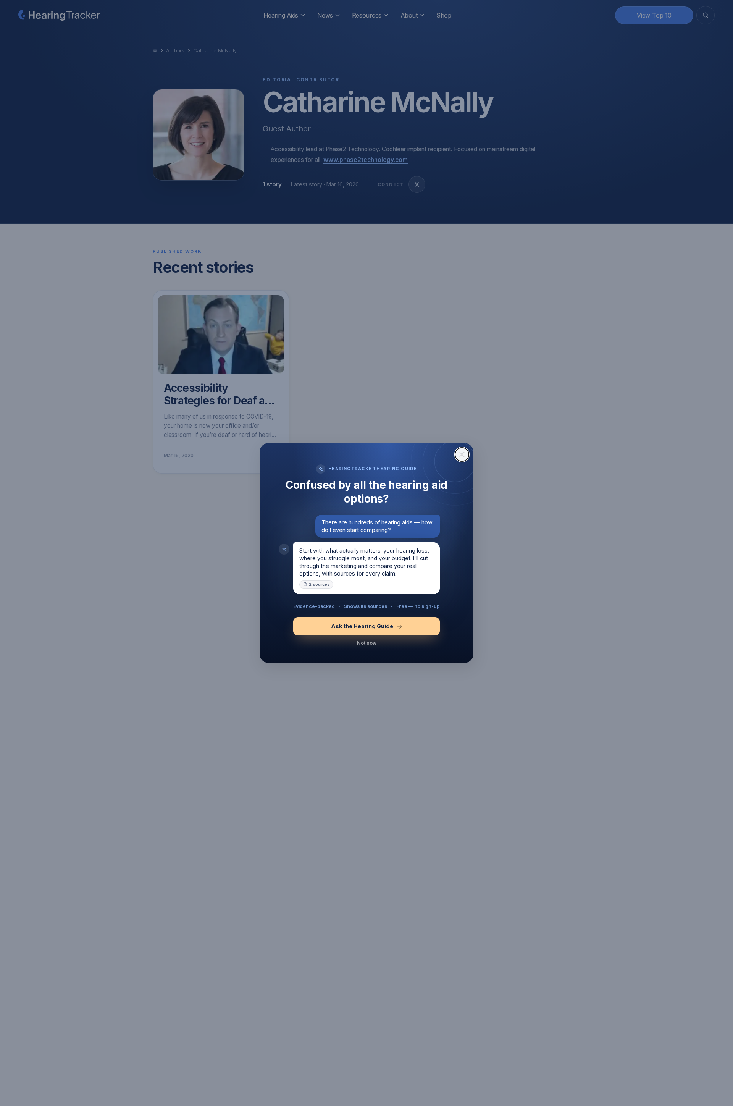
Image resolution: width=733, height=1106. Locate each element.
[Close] (462, 454)
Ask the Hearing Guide (362, 626)
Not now (366, 643)
